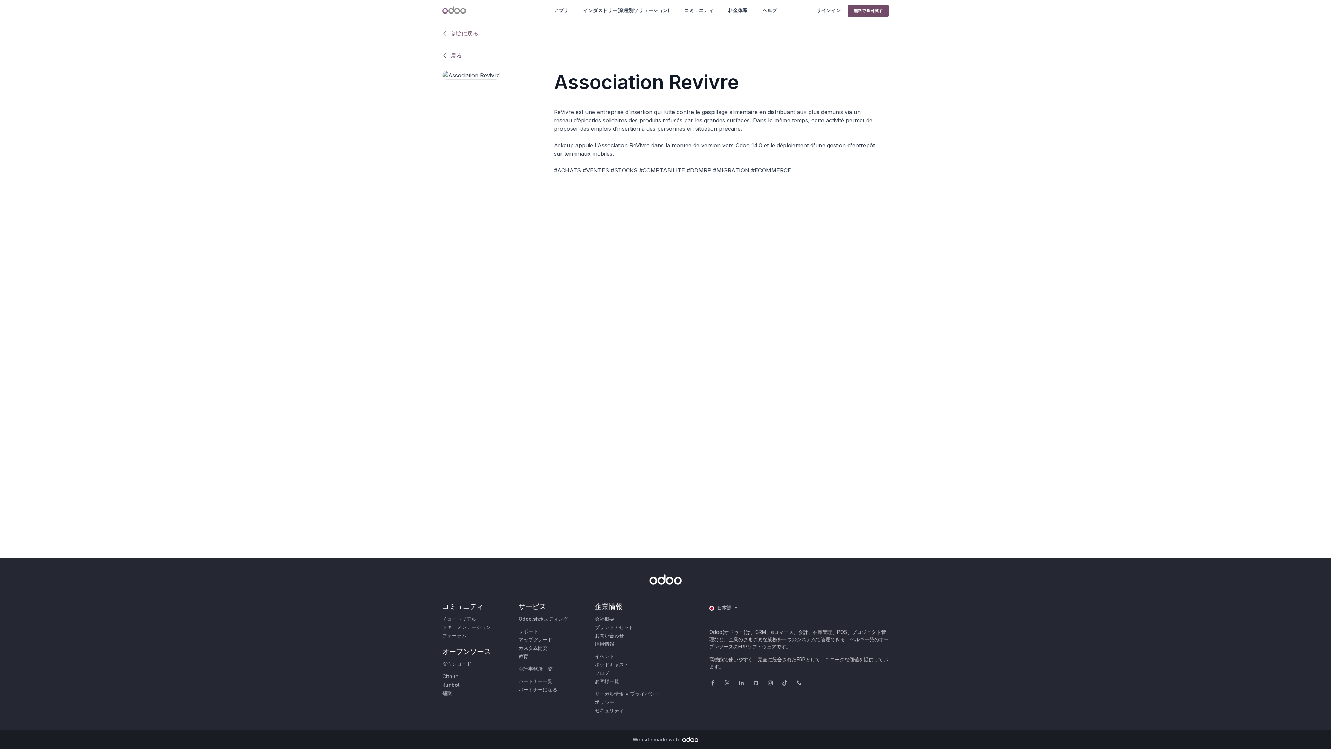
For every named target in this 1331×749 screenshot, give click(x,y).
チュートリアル (459, 619)
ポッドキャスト (612, 665)
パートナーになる (538, 689)
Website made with (656, 739)
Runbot (451, 685)
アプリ (561, 10)
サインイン (829, 10)
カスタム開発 (533, 648)
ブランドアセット (614, 627)
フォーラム (454, 635)
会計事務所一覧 (536, 669)
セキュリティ (609, 710)
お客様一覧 (607, 681)
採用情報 (604, 644)
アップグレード (536, 640)
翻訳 (447, 693)
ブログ (602, 673)
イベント (604, 656)
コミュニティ (698, 10)
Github (450, 676)
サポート (528, 631)
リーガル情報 (609, 694)
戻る (456, 55)
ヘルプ (770, 10)
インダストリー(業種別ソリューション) (626, 10)
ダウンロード (456, 664)
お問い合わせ (609, 635)
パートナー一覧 (536, 681)
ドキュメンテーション (466, 627)
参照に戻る (464, 33)
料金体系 (738, 10)
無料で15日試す (868, 10)
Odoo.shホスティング (543, 619)
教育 (523, 656)
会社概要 (604, 619)
